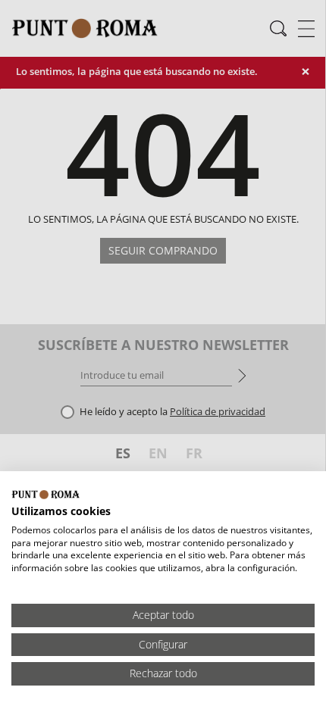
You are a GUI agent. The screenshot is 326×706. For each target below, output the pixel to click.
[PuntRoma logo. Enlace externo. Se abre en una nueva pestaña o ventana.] (45, 494)
